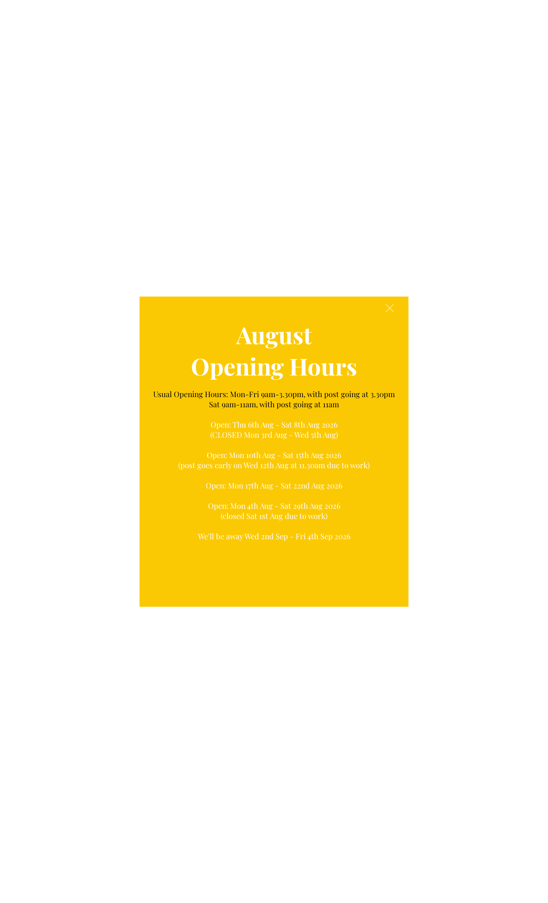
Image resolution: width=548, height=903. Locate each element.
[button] (390, 308)
